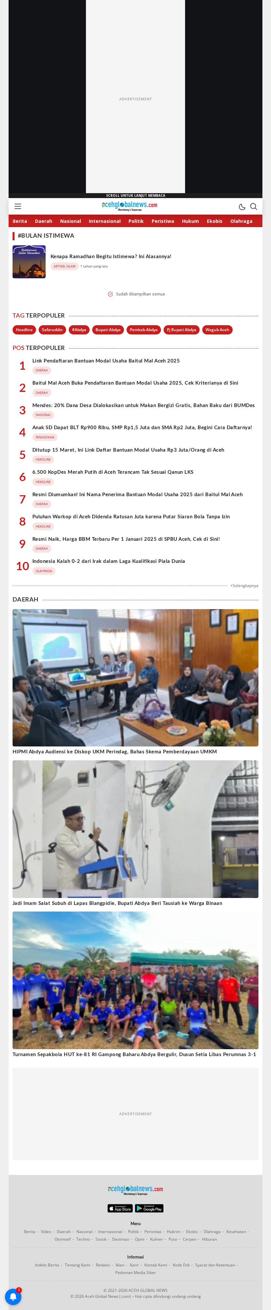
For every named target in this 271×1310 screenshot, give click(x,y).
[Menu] (17, 206)
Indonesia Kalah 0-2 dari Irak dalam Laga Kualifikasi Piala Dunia (108, 561)
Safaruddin (52, 329)
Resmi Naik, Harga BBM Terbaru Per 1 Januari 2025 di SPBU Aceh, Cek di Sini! (126, 539)
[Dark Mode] (242, 206)
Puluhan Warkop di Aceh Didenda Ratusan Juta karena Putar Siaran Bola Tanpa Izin (131, 516)
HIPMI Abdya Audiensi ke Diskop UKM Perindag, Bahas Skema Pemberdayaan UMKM (115, 751)
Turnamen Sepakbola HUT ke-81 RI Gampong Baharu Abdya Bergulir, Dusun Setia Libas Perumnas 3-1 (134, 1054)
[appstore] (120, 1211)
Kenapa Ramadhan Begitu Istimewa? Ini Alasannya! (111, 256)
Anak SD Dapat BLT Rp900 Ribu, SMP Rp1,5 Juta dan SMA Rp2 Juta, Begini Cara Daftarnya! (142, 427)
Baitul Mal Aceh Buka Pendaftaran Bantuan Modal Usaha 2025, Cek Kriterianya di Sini (135, 383)
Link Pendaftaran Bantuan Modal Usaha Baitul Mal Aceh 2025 (106, 361)
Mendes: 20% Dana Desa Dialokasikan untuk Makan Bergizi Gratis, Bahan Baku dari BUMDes (143, 405)
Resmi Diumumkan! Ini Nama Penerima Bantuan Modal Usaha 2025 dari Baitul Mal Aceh (137, 494)
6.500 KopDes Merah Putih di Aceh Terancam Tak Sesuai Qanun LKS (113, 472)
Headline (24, 329)
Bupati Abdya (108, 329)
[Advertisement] (135, 99)
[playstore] (149, 1211)
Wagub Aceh (217, 329)
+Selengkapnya (244, 585)
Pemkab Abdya (144, 329)
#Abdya (79, 329)
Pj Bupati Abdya (181, 329)
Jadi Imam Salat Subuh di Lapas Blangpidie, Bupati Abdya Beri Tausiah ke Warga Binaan (117, 903)
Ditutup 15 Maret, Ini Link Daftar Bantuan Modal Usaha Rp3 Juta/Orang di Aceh (128, 450)
